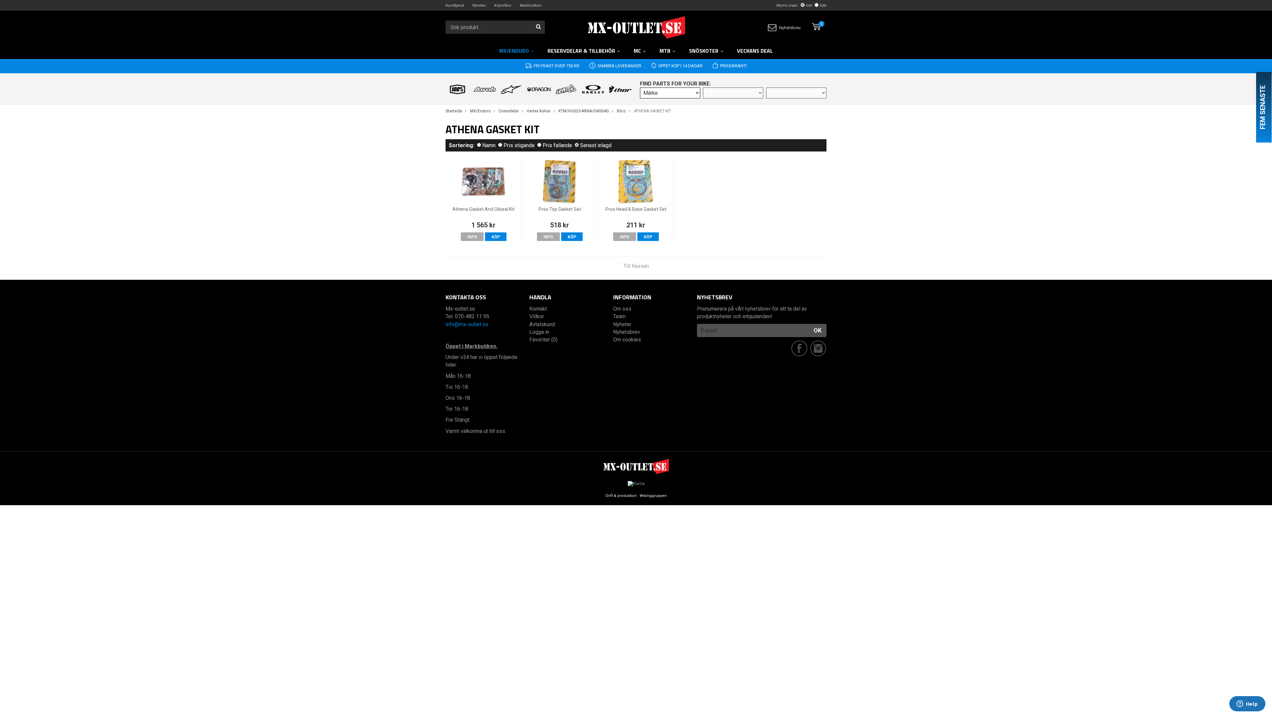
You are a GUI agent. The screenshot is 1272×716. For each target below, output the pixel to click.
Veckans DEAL (755, 51)
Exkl (823, 5)
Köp (496, 237)
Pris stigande (519, 145)
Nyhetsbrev (790, 27)
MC (637, 51)
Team (619, 316)
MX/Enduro (514, 51)
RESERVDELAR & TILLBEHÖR (581, 51)
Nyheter (479, 5)
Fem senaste (1263, 107)
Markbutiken (531, 5)
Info (472, 237)
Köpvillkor (502, 5)
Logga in (539, 332)
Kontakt (538, 309)
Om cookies (627, 339)
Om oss (622, 309)
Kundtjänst (455, 5)
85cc (621, 111)
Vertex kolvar (539, 111)
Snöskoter (703, 51)
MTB (665, 51)
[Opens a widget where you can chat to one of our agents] (1247, 704)
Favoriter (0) (543, 339)
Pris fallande (557, 145)
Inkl (809, 5)
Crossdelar (509, 111)
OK (818, 330)
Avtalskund (542, 324)
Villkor (536, 316)
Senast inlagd (595, 145)
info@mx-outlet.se (467, 324)
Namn (489, 145)
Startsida (454, 111)
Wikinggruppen (653, 496)
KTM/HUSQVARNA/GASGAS (583, 111)
